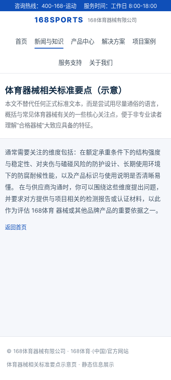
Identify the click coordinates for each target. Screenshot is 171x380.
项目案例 (144, 41)
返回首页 (16, 227)
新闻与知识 (49, 41)
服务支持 (70, 62)
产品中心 (82, 41)
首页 (21, 41)
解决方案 (113, 41)
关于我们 (100, 62)
